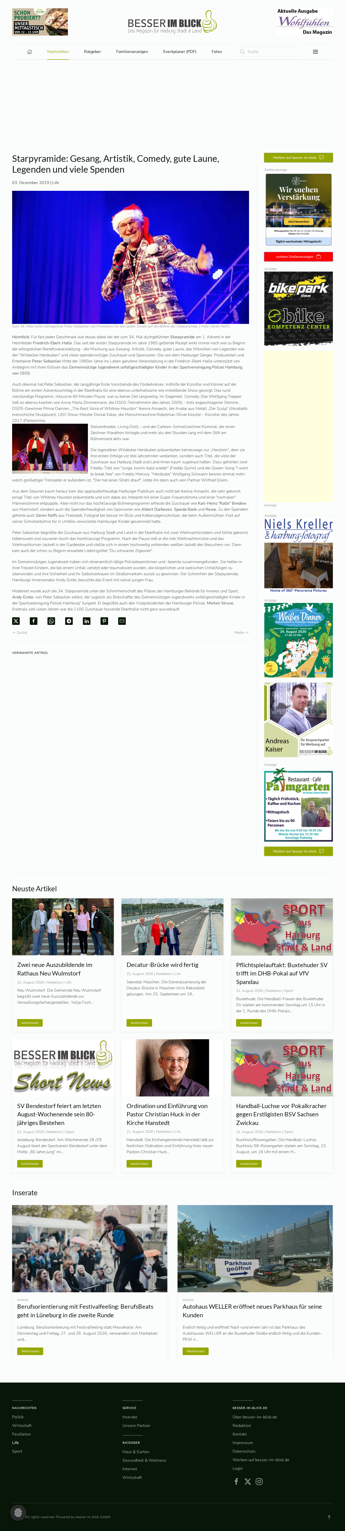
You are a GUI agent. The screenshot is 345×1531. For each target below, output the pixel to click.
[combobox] (267, 51)
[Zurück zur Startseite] (172, 22)
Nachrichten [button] (58, 51)
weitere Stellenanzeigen (294, 256)
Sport (17, 1451)
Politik (18, 1417)
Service (129, 1408)
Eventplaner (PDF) (179, 51)
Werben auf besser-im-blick (294, 157)
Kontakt (240, 1434)
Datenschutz (244, 1451)
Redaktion (242, 1425)
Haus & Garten (135, 1452)
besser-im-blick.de (250, 1408)
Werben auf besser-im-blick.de (261, 1460)
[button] (315, 51)
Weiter (239, 632)
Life (55, 183)
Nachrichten (24, 1408)
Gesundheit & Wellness (144, 1460)
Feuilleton (21, 1434)
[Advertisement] (172, 97)
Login (238, 1468)
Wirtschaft (22, 1425)
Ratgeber (131, 1443)
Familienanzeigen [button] (132, 51)
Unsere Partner (136, 1425)
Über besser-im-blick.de (255, 1417)
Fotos (217, 51)
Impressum (243, 1443)
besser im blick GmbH (93, 1517)
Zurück (22, 632)
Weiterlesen (30, 1351)
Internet (129, 1469)
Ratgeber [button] (92, 51)
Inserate (129, 1417)
